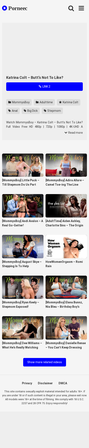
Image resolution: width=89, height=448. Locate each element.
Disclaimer (45, 383)
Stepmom (54, 110)
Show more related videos (44, 362)
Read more (75, 132)
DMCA (63, 383)
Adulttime (46, 102)
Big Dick (32, 110)
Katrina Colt (70, 102)
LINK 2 (46, 86)
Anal (14, 110)
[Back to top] (81, 439)
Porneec (17, 8)
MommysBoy (20, 102)
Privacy (27, 383)
